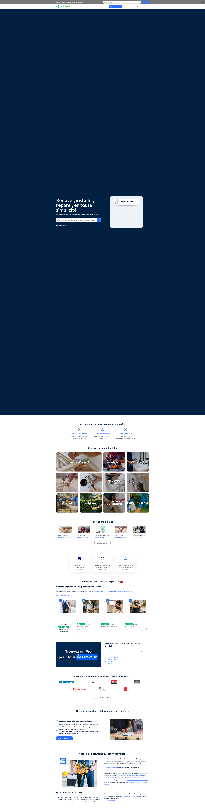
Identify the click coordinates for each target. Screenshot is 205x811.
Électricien (109, 591)
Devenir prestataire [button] (129, 6)
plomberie (137, 777)
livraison (106, 784)
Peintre (130, 591)
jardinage (129, 782)
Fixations (123, 775)
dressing (128, 775)
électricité (143, 777)
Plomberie (110, 661)
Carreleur (97, 591)
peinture (142, 775)
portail (106, 782)
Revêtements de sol (113, 657)
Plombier (102, 591)
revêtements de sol (124, 777)
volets (146, 780)
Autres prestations (102, 543)
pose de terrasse (131, 780)
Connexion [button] (145, 6)
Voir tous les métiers (61, 595)
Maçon (126, 591)
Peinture (110, 655)
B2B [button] (138, 6)
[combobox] (76, 220)
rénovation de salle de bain (111, 777)
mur (133, 777)
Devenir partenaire (102, 697)
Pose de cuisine (112, 659)
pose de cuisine (135, 775)
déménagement (138, 782)
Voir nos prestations (61, 225)
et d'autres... (111, 663)
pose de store (140, 780)
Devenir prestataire (64, 738)
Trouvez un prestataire (110, 767)
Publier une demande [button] (115, 6)
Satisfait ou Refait (129, 796)
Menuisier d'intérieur (118, 591)
